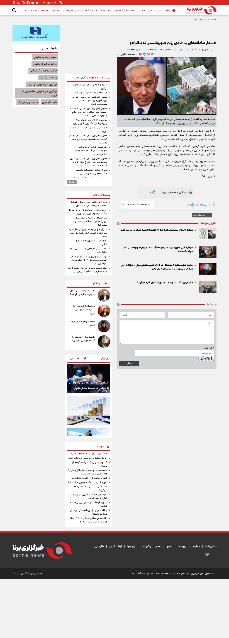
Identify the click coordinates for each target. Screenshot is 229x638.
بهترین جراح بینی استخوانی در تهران (39, 93)
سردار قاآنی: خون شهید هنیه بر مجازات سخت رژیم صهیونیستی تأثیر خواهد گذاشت (158, 249)
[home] (174, 10)
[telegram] (144, 54)
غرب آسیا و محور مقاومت (188, 50)
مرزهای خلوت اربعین (45, 64)
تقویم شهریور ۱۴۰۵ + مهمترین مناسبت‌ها (87, 482)
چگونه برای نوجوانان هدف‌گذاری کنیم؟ (89, 454)
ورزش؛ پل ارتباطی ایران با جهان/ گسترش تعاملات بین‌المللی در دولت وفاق (88, 204)
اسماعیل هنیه (199, 215)
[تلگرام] (28, 2)
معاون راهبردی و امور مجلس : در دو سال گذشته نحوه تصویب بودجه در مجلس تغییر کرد (88, 139)
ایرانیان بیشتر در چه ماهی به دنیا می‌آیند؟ (87, 458)
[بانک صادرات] (36, 33)
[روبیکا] (37, 2)
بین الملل (208, 50)
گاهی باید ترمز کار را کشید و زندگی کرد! (89, 478)
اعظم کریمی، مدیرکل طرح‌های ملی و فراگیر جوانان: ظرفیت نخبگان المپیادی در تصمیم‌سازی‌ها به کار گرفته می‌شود (87, 271)
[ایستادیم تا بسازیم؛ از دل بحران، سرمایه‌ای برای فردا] (104, 295)
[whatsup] (148, 54)
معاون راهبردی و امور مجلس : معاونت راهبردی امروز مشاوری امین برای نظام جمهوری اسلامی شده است (88, 112)
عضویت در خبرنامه (151, 546)
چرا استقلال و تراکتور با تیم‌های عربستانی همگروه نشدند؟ (88, 512)
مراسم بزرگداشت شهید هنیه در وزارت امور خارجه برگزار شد (164, 283)
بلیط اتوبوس (49, 102)
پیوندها (182, 546)
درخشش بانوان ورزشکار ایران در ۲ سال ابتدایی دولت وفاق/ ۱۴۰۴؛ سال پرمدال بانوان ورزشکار (89, 260)
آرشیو (71, 182)
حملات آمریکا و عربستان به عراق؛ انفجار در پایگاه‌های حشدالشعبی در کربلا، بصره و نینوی (173, 19)
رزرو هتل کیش (48, 77)
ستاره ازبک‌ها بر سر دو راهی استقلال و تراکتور (89, 86)
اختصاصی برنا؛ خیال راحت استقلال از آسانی (90, 242)
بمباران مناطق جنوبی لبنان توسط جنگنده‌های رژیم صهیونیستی (91, 172)
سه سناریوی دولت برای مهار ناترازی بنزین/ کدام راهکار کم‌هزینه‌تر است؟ (87, 472)
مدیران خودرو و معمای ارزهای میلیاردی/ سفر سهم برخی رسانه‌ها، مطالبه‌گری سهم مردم (88, 233)
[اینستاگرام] (23, 2)
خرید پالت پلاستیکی (45, 57)
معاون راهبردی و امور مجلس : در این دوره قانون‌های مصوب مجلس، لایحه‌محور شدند (89, 100)
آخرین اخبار (80, 78)
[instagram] (71, 359)
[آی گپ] (14, 2)
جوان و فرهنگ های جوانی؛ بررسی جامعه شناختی (88, 504)
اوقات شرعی (115, 546)
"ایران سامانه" (20, 574)
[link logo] (201, 10)
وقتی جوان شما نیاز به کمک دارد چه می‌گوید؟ (90, 488)
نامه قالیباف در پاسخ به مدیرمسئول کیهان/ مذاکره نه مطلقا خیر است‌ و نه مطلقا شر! (89, 221)
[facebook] (140, 54)
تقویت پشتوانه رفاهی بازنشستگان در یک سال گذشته (88, 250)
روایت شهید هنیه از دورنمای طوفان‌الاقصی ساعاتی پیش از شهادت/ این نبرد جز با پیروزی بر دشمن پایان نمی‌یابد (157, 267)
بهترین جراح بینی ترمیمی (42, 84)
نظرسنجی (99, 546)
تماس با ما (210, 546)
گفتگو (95, 284)
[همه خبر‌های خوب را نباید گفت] (104, 326)
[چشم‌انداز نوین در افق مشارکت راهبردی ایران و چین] (104, 310)
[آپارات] (18, 2)
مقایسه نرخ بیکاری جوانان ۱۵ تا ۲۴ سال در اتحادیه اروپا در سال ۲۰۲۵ (88, 520)
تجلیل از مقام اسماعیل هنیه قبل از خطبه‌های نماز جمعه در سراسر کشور (156, 230)
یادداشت (105, 284)
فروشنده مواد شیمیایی (43, 71)
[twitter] (152, 54)
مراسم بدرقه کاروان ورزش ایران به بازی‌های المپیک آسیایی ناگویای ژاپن (90, 121)
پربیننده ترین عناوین (99, 78)
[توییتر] (32, 2)
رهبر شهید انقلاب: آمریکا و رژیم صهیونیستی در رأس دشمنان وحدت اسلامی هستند (90, 150)
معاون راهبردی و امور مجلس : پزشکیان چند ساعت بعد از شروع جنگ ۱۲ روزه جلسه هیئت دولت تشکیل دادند (88, 162)
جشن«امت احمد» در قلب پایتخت (91, 93)
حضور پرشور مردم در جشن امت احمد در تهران (88, 129)
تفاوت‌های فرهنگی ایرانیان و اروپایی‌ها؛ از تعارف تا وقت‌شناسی (88, 496)
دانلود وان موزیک (28, 102)
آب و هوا (131, 546)
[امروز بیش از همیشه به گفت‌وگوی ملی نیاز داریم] (104, 341)
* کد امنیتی (208, 348)
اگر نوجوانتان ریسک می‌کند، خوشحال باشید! (89, 464)
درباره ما (196, 546)
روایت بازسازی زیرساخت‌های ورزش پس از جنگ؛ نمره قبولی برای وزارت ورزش (87, 211)
